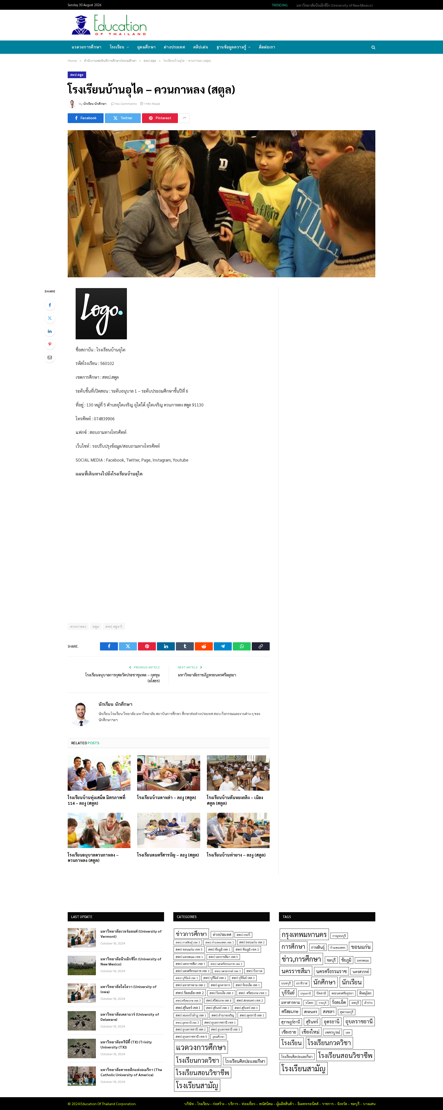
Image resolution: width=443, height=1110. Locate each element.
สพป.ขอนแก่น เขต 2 (252, 942)
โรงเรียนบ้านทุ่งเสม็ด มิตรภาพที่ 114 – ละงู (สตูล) (96, 800)
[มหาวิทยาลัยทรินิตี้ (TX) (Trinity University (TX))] (82, 1048)
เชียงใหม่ (310, 1031)
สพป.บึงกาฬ (254, 971)
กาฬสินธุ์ (318, 947)
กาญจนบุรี (339, 936)
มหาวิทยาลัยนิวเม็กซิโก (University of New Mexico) (335, 5)
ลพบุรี (355, 1003)
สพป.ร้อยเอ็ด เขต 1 (248, 985)
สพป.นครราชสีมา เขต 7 (190, 964)
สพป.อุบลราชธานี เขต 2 (191, 1029)
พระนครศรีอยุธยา (342, 993)
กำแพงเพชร (337, 948)
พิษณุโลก (365, 993)
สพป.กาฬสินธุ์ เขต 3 (188, 942)
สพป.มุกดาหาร (220, 985)
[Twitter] (50, 318)
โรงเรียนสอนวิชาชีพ (202, 1072)
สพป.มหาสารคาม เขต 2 (190, 985)
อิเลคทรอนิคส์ (307, 1103)
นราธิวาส (301, 983)
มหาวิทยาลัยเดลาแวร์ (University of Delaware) (129, 1017)
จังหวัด (342, 1103)
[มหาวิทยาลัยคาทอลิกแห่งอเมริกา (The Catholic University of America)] (82, 1076)
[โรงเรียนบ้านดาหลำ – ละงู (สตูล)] (168, 773)
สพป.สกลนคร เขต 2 (250, 1000)
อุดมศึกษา (146, 47)
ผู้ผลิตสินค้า (285, 1103)
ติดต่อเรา (267, 47)
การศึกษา (293, 946)
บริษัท (189, 1103)
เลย (348, 1032)
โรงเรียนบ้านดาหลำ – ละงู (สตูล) (166, 797)
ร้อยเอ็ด (339, 1002)
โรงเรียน (117, 47)
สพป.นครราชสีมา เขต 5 (223, 957)
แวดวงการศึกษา (87, 47)
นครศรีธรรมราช (331, 971)
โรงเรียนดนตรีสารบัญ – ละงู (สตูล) (168, 855)
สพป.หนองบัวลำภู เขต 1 (191, 1015)
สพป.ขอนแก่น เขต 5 (189, 949)
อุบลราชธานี (359, 1021)
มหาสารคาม (290, 1002)
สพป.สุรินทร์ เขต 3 (246, 1008)
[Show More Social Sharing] (184, 118)
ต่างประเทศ (174, 47)
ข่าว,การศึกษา (301, 958)
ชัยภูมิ (346, 960)
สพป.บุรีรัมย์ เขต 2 (214, 978)
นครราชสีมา (295, 970)
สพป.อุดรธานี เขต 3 (187, 1022)
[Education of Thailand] (109, 25)
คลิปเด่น (200, 47)
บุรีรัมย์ (288, 992)
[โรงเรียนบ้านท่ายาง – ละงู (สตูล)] (238, 830)
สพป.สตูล (77, 75)
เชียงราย (288, 1032)
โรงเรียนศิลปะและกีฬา (245, 1061)
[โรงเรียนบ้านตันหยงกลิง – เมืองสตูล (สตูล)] (238, 773)
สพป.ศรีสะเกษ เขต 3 (188, 1000)
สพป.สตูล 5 (114, 626)
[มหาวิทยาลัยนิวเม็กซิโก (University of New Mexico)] (82, 965)
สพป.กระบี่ (243, 935)
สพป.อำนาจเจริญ (223, 1015)
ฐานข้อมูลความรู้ (231, 47)
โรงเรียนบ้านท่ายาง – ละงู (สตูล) (236, 855)
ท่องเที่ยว (248, 1103)
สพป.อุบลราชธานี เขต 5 (191, 1036)
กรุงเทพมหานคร (304, 934)
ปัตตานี (321, 993)
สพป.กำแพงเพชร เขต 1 (219, 942)
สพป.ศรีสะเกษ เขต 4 (218, 1000)
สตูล (96, 626)
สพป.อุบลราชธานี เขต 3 (225, 1029)
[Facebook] (50, 305)
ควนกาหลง (78, 626)
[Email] (50, 357)
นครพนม (363, 960)
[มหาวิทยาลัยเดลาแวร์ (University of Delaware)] (82, 1021)
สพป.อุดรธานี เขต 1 (252, 1015)
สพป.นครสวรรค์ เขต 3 (228, 971)
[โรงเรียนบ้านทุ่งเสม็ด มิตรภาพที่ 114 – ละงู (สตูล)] (99, 773)
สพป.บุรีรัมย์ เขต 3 (243, 978)
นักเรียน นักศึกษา (94, 104)
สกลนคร (310, 1011)
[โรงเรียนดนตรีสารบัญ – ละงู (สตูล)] (168, 830)
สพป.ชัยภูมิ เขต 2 (247, 949)
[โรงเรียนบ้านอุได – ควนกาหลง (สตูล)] (221, 203)
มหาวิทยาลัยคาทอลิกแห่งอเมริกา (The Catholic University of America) (131, 1072)
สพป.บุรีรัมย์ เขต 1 (187, 978)
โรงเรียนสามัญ (197, 1085)
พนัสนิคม (266, 1103)
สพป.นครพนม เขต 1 (189, 957)
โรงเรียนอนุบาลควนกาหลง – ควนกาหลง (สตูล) (93, 857)
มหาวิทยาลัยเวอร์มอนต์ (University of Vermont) (131, 934)
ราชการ (328, 1103)
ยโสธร (309, 1003)
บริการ (233, 1103)
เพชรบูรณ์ (332, 1032)
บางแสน (369, 1103)
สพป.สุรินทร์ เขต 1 (188, 1007)
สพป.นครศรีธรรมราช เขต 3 (192, 971)
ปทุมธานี (305, 993)
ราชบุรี (322, 1002)
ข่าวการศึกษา (191, 933)
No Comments (126, 104)
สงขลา (328, 1011)
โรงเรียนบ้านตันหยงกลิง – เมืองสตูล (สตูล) (235, 800)
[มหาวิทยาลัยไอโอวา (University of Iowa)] (82, 993)
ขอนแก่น (361, 946)
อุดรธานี (331, 1021)
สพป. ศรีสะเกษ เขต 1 (253, 993)
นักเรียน (352, 982)
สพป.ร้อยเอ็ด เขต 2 (190, 992)
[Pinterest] (50, 344)
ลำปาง (368, 1003)
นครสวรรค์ (361, 971)
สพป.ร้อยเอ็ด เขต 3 (221, 993)
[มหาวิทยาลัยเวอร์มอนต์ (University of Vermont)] (82, 938)
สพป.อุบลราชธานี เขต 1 (220, 1022)
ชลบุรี (331, 960)
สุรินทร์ (312, 1021)
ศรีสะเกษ (289, 1011)
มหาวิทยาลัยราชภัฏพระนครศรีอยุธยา (207, 674)
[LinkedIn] (50, 331)
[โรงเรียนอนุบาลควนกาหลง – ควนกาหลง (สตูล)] (99, 830)
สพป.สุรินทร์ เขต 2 (217, 1008)
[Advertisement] (281, 24)
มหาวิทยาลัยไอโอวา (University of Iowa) (128, 989)
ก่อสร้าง (218, 1103)
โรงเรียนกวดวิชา (197, 1060)
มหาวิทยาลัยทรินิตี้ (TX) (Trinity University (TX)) (126, 1044)
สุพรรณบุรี (346, 1012)
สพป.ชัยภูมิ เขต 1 (219, 949)
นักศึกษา (324, 982)
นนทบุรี (286, 983)
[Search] (372, 47)
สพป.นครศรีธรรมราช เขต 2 (226, 964)
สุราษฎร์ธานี (290, 1021)
